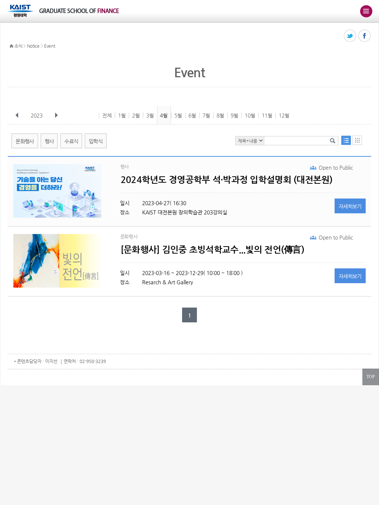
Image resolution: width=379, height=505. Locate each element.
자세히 (350, 206)
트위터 (350, 36)
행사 (49, 141)
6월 (192, 115)
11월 (267, 115)
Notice (33, 45)
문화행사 (25, 141)
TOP (370, 376)
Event (49, 45)
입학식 (96, 141)
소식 (18, 45)
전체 (107, 115)
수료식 (71, 141)
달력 (357, 140)
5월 (178, 115)
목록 (346, 140)
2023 (37, 115)
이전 (17, 115)
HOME (11, 46)
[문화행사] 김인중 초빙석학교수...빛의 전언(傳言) (212, 249)
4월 (164, 115)
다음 (56, 115)
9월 (234, 115)
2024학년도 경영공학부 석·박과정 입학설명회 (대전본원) (227, 179)
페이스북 (364, 36)
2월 (136, 115)
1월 (122, 115)
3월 (150, 115)
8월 (220, 115)
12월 (284, 115)
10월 (250, 115)
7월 (206, 115)
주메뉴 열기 (366, 11)
